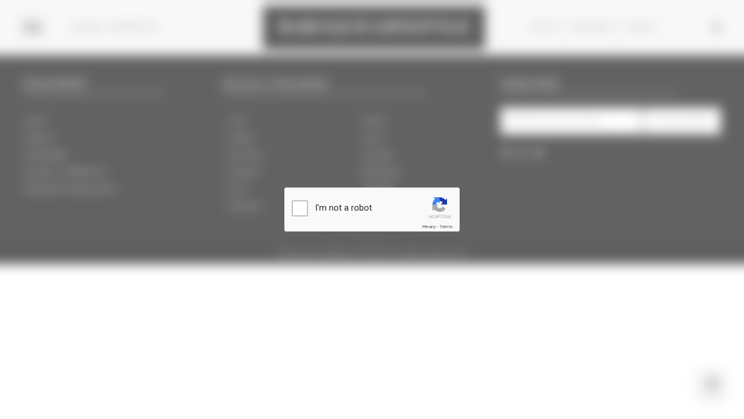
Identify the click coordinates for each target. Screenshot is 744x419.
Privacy (429, 226)
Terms (445, 226)
